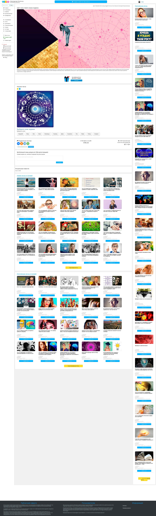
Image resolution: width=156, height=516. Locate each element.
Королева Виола (138, 140)
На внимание (8, 19)
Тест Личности (115, 5)
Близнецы (47, 134)
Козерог (96, 134)
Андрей (106, 5)
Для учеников (8, 48)
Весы (28, 134)
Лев (34, 134)
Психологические (9, 25)
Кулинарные (7, 23)
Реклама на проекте (127, 508)
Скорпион (69, 134)
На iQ (6, 21)
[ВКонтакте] (18, 143)
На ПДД (7, 29)
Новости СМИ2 (18, 170)
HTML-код (86, 142)
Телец (89, 134)
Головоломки (8, 31)
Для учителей (8, 46)
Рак (77, 134)
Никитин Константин (139, 303)
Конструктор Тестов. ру (16, 1)
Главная (6, 8)
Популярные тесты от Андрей (26, 274)
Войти (142, 1)
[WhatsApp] (27, 143)
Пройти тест (26, 197)
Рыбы (82, 134)
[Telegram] (24, 143)
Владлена (137, 350)
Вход (6, 57)
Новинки (7, 11)
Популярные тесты (141, 6)
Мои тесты (7, 35)
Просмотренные (8, 13)
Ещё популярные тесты (73, 366)
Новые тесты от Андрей (24, 175)
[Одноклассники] (21, 143)
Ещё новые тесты (73, 267)
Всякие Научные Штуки (140, 163)
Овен (39, 134)
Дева (62, 134)
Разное (6, 27)
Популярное (7, 9)
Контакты (125, 505)
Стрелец (55, 134)
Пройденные (8, 15)
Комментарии (8, 40)
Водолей (21, 134)
